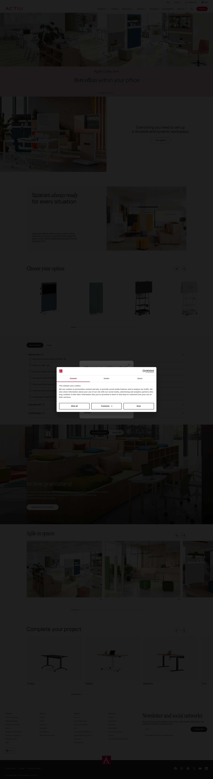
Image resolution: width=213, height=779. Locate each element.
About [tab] (139, 378)
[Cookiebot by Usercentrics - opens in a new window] (144, 371)
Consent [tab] (73, 378)
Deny (139, 406)
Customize (105, 406)
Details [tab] (106, 378)
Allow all (74, 406)
